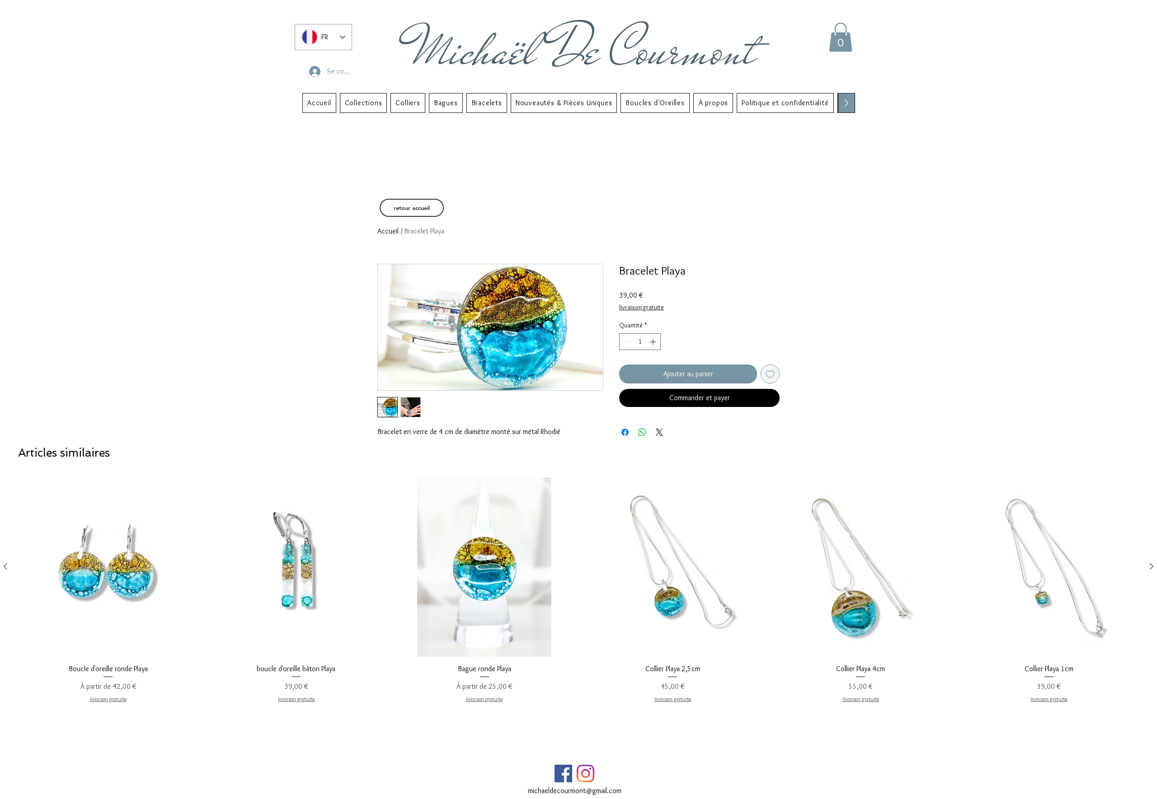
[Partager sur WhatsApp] (642, 432)
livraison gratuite (641, 307)
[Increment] (653, 342)
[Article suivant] (1151, 566)
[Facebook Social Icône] (563, 773)
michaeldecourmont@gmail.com (574, 790)
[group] (578, 590)
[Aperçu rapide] (108, 566)
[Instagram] (585, 773)
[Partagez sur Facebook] (625, 432)
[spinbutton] (640, 342)
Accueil (388, 231)
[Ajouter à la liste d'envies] (770, 373)
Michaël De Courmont (584, 50)
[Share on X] (659, 432)
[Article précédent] (5, 566)
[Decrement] (626, 342)
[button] (840, 37)
